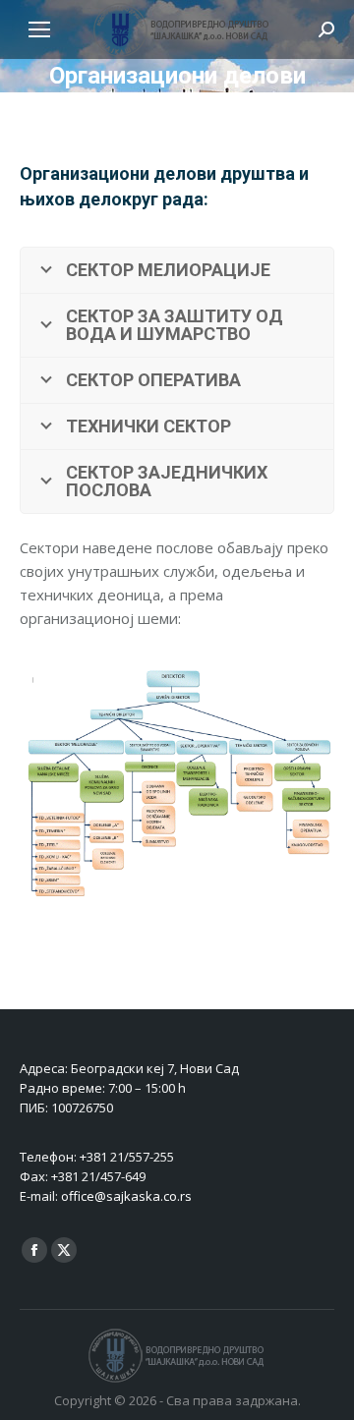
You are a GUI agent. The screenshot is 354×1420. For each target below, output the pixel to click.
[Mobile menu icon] (39, 29)
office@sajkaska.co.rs (126, 1196)
